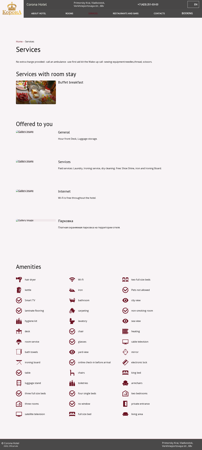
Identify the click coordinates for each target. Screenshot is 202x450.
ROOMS (69, 13)
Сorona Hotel (37, 4)
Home (19, 41)
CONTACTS (159, 13)
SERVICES (93, 13)
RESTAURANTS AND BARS (126, 13)
